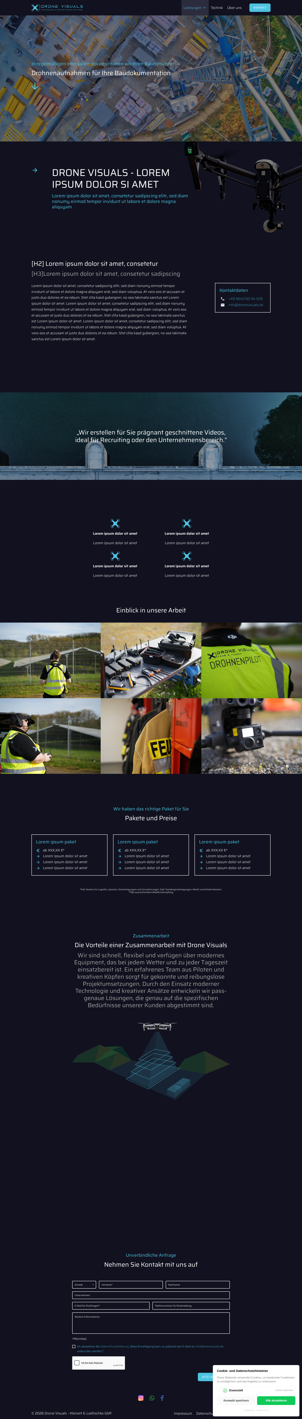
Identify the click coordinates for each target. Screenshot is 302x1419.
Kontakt (260, 7)
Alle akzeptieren (276, 1400)
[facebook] (162, 1398)
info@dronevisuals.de (245, 305)
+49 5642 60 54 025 (245, 298)
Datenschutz (263, 1410)
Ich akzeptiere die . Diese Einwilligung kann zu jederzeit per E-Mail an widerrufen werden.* (150, 1348)
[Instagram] (141, 1398)
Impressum (249, 1410)
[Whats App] (152, 1398)
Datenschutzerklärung (114, 1346)
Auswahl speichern (236, 1400)
